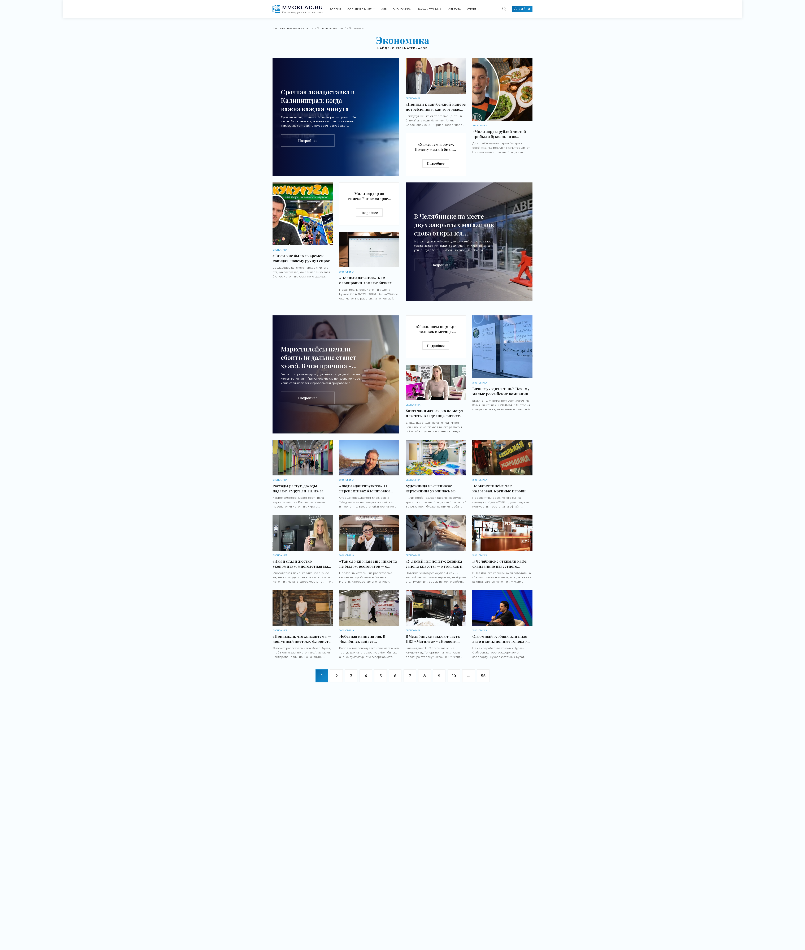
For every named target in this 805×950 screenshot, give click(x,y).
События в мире (359, 9)
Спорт (471, 9)
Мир (384, 9)
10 (454, 676)
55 (483, 676)
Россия (335, 9)
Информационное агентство (292, 28)
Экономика (402, 9)
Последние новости (330, 28)
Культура (454, 9)
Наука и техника (429, 9)
